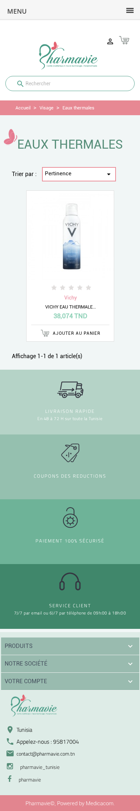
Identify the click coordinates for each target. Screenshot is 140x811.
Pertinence (79, 174)
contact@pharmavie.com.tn (46, 753)
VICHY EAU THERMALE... (70, 307)
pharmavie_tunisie (40, 767)
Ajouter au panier (76, 333)
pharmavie (30, 779)
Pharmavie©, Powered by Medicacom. (70, 803)
